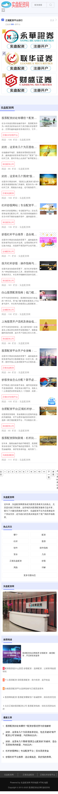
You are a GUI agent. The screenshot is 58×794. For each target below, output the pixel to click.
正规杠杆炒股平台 (10, 135)
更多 (52, 20)
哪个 (16, 534)
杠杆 (16, 541)
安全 (16, 554)
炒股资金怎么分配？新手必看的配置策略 (26, 379)
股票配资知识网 (35, 787)
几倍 (44, 554)
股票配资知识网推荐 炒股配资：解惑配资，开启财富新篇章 (38, 654)
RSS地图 (34, 782)
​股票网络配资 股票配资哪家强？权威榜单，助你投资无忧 (30, 697)
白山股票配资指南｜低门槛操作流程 (23, 292)
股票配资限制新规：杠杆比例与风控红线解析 (29, 438)
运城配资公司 (8, 251)
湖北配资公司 (8, 164)
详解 (44, 567)
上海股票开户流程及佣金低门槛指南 (23, 321)
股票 (44, 541)
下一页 (49, 474)
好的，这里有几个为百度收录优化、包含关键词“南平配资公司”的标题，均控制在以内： (31, 733)
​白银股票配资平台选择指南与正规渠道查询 (24, 688)
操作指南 (44, 547)
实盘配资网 (9, 774)
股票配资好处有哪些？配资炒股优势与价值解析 (28, 725)
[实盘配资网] (15, 4)
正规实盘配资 (8, 193)
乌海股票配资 (8, 455)
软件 (16, 547)
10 (39, 471)
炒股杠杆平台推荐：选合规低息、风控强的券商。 (29, 756)
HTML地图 (43, 782)
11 (44, 471)
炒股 (44, 560)
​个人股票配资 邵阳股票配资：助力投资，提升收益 (27, 679)
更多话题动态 (30, 575)
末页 (53, 473)
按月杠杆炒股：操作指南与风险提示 (23, 263)
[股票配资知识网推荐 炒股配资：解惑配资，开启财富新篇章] (12, 654)
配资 (44, 534)
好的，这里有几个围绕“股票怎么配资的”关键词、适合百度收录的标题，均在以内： (31, 743)
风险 (16, 567)
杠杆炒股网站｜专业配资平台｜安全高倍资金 (29, 205)
